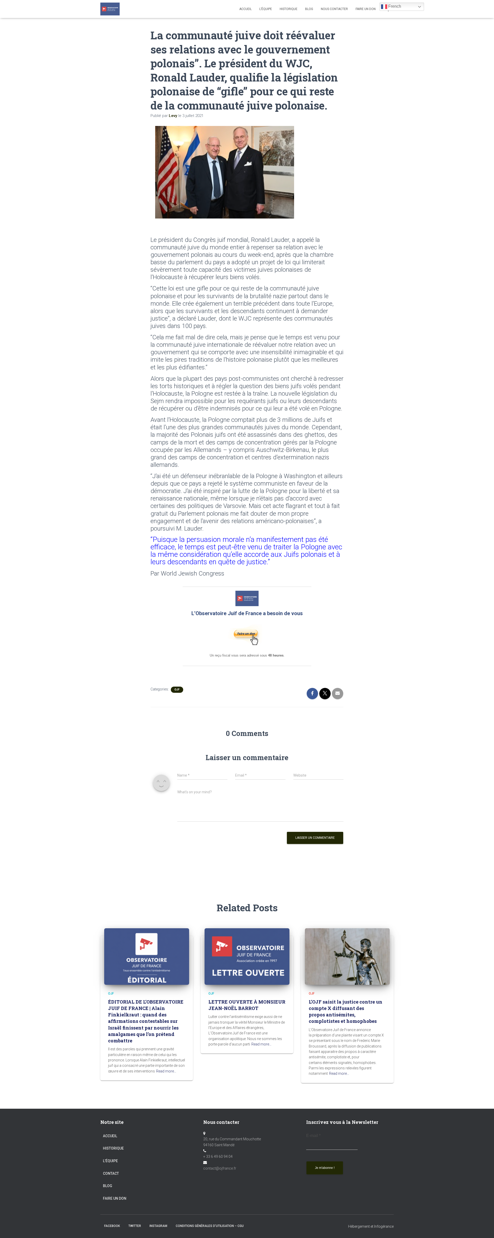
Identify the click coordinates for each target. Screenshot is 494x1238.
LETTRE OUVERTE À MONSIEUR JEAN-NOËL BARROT (246, 1005)
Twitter (134, 1226)
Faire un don (114, 1198)
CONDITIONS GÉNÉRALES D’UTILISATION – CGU (210, 1226)
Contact (111, 1173)
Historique (288, 9)
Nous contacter (334, 9)
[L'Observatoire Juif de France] (109, 9)
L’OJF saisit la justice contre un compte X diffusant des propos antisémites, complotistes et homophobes (345, 1011)
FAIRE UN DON (366, 9)
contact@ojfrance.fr (219, 1168)
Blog (107, 1186)
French (394, 6)
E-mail (313, 1135)
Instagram (158, 1226)
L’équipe (265, 9)
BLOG (309, 9)
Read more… (166, 1071)
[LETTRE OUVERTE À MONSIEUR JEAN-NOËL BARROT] (247, 956)
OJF (177, 689)
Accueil (245, 9)
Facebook (112, 1226)
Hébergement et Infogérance (371, 1226)
